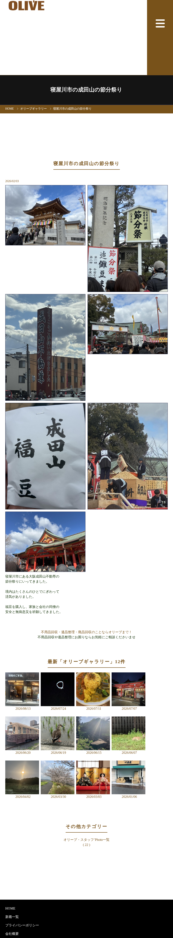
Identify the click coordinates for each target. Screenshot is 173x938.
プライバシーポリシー (22, 925)
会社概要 (12, 933)
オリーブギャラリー (33, 108)
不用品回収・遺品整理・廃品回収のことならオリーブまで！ (86, 632)
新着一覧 (12, 917)
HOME (9, 108)
